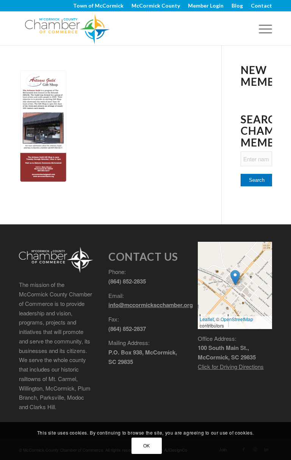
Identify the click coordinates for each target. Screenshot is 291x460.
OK (146, 445)
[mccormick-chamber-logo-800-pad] (67, 28)
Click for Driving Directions (231, 366)
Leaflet (207, 319)
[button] (235, 277)
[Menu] (261, 28)
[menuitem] (98, 6)
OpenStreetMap (237, 319)
